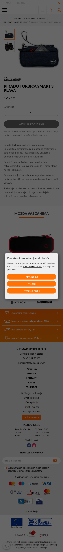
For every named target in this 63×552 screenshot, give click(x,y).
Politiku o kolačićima (32, 266)
